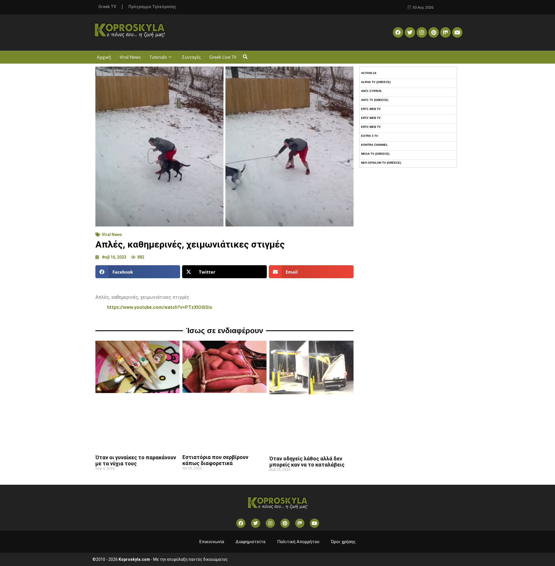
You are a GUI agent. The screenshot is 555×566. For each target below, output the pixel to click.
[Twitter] (410, 32)
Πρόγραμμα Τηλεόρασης (152, 6)
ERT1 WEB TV (371, 108)
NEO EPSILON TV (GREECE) (381, 162)
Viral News (130, 57)
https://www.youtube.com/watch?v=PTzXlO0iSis (159, 307)
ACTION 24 (368, 73)
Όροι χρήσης (343, 541)
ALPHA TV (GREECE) (376, 82)
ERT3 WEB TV (371, 126)
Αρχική (104, 57)
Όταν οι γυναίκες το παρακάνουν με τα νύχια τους (135, 460)
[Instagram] (422, 32)
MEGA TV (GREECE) (375, 153)
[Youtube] (457, 32)
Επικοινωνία (211, 541)
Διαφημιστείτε (251, 541)
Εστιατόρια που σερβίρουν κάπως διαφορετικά (215, 460)
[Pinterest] (433, 32)
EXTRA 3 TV (369, 135)
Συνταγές (191, 57)
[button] (245, 57)
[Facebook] (398, 32)
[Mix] (445, 32)
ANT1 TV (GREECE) (374, 100)
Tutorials (158, 57)
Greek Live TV (222, 57)
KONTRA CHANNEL (374, 144)
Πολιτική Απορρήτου (298, 541)
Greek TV (107, 6)
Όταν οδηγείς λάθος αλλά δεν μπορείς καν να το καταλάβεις (307, 462)
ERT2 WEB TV (371, 117)
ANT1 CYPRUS (371, 91)
